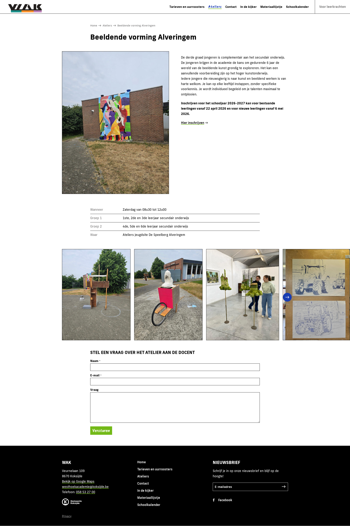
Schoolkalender (297, 7)
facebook (225, 500)
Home (93, 25)
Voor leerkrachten (332, 7)
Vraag (94, 390)
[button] (70, 297)
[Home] (27, 7)
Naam (94, 361)
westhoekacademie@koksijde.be (85, 487)
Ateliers (215, 7)
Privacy (66, 516)
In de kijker (248, 7)
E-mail (95, 375)
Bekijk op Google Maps (78, 481)
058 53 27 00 (85, 492)
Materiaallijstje (271, 7)
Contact (231, 7)
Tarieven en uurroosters (187, 7)
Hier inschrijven (192, 123)
